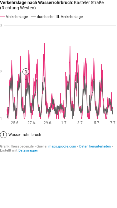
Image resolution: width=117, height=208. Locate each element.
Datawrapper (28, 150)
